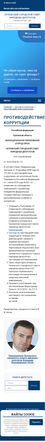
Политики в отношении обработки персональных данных (16, 431)
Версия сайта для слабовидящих (17, 8)
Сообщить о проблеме (22, 90)
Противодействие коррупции (18, 109)
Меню (7, 100)
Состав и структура (24, 106)
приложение (15, 229)
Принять (36, 422)
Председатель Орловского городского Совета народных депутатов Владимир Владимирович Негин (22, 359)
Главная (8, 106)
